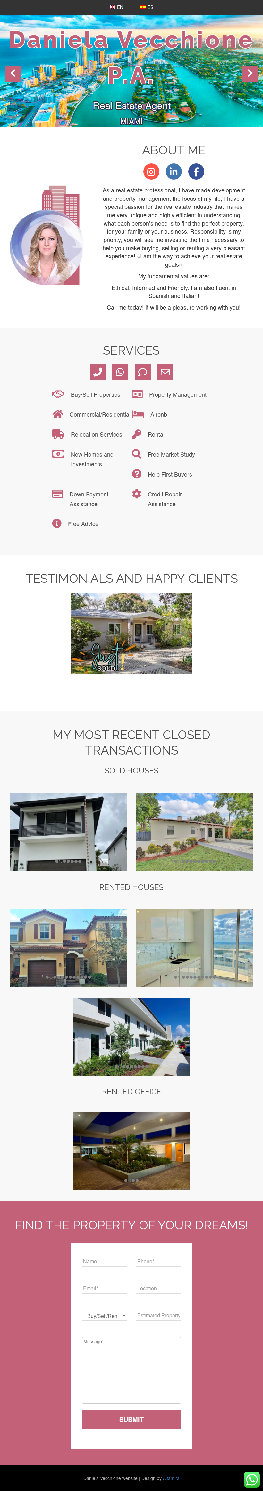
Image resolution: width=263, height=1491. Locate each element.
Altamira (171, 1478)
